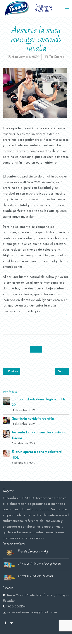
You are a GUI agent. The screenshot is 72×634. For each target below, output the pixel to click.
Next (61, 371)
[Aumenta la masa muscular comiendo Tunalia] (6, 434)
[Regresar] (67, 314)
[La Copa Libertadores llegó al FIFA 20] (6, 400)
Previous (12, 371)
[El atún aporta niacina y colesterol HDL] (6, 453)
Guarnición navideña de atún (33, 419)
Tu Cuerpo (56, 57)
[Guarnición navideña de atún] (6, 420)
